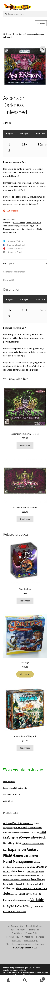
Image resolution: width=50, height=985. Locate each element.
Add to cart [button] (25, 674)
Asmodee (7, 832)
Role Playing (38, 879)
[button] (42, 48)
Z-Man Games (20, 912)
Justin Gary (21, 229)
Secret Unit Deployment (27, 884)
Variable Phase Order (22, 900)
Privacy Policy (31, 933)
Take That (32, 894)
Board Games (19, 34)
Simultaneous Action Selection (31, 888)
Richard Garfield (10, 879)
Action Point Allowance (18, 823)
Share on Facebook (16, 244)
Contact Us (27, 936)
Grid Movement (31, 855)
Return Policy (12, 936)
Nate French (18, 871)
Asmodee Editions (18, 832)
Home (8, 34)
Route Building (9, 884)
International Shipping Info (15, 788)
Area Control (20, 827)
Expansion (17, 849)
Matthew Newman (18, 867)
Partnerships (32, 871)
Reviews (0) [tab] (8, 279)
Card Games (31, 222)
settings (30, 975)
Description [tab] (8, 263)
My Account (13, 926)
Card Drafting (13, 225)
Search (25, 980)
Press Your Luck (38, 875)
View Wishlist (9, 781)
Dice (18, 843)
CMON (17, 838)
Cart (22, 926)
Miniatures (31, 867)
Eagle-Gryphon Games (30, 844)
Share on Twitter (16, 241)
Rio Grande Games (23, 880)
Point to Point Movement (22, 875)
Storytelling (14, 894)
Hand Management (19, 861)
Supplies (23, 893)
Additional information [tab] (14, 271)
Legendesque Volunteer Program (28, 944)
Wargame (31, 907)
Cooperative (29, 837)
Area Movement (35, 827)
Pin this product (15, 248)
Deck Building (26, 225)
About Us (21, 929)
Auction (27, 832)
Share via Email (15, 252)
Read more (25, 445)
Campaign (35, 832)
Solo (39, 222)
